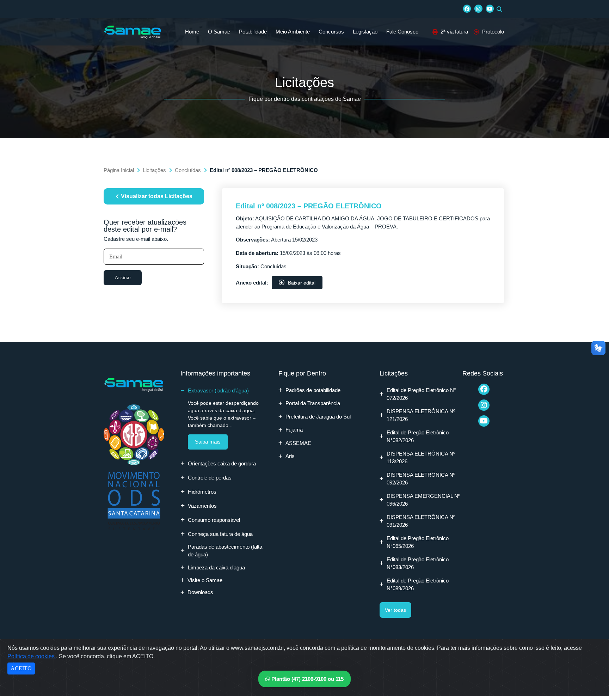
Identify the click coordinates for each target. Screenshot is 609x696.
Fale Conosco (402, 32)
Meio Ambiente (293, 32)
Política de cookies (31, 656)
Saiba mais (208, 442)
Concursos (331, 32)
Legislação (365, 32)
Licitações (154, 170)
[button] (499, 9)
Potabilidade (253, 32)
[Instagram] (478, 8)
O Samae (219, 32)
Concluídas (188, 170)
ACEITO (21, 668)
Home (192, 32)
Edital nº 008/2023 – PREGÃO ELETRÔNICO (309, 206)
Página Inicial (119, 170)
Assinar (123, 277)
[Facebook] (467, 8)
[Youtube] (490, 8)
